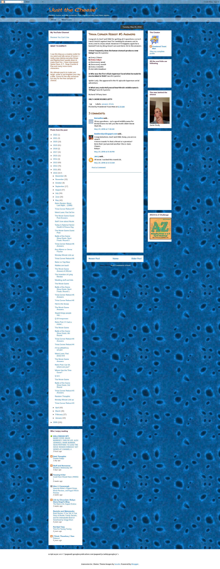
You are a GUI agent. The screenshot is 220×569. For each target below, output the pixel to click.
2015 (55, 156)
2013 (55, 162)
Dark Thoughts (59, 456)
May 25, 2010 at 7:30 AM (104, 129)
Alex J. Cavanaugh (61, 486)
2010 (55, 173)
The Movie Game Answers (62, 308)
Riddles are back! (62, 265)
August (58, 190)
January (58, 418)
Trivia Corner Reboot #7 (64, 209)
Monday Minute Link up (64, 255)
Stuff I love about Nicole (64, 221)
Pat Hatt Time (59, 527)
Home (53, 20)
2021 (55, 138)
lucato (117, 564)
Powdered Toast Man (159, 47)
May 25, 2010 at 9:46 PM (104, 152)
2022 (55, 135)
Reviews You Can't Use (59, 37)
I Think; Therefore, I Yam (63, 536)
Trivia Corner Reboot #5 (64, 300)
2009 (55, 422)
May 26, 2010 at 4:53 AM (104, 163)
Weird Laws (67, 20)
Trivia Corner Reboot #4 (64, 344)
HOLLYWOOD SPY (61, 436)
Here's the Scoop (62, 304)
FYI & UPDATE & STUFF (61, 349)
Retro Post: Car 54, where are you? (62, 366)
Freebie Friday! (58, 458)
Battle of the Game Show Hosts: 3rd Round (62, 385)
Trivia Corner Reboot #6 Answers (112, 34)
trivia (111, 104)
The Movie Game (62, 284)
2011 (55, 169)
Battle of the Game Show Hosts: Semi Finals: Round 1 (63, 289)
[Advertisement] (115, 212)
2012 (55, 166)
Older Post (136, 258)
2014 (55, 159)
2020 (55, 142)
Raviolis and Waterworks (63, 511)
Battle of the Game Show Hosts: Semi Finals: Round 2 (63, 238)
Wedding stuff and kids (64, 280)
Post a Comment (99, 167)
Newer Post (94, 258)
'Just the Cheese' (72, 10)
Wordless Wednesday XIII (62, 468)
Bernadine (98, 118)
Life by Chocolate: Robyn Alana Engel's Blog (64, 501)
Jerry (96, 156)
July (57, 193)
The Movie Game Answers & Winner (63, 270)
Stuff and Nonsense (61, 466)
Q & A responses (61, 319)
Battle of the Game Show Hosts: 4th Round (62, 333)
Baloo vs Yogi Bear (62, 262)
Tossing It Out (59, 475)
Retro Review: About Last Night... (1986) (63, 204)
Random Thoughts (62, 396)
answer (105, 104)
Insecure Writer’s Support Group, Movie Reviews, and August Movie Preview (66, 490)
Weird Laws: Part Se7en (64, 212)
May (57, 200)
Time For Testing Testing (62, 529)
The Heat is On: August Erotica (64, 504)
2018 (55, 149)
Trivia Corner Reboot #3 (64, 403)
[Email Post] (90, 104)
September (60, 186)
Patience (56, 538)
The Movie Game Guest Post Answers (64, 217)
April (57, 408)
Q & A (57, 376)
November (59, 179)
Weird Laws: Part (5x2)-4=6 (62, 355)
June (57, 197)
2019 (55, 145)
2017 (55, 152)
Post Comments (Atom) (120, 265)
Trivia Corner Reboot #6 (64, 258)
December (59, 176)
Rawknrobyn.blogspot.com (105, 134)
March (58, 411)
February (59, 414)
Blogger (135, 564)
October (58, 183)
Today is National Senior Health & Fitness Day (64, 226)
